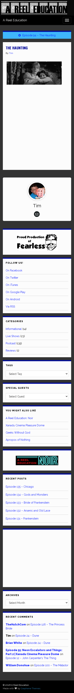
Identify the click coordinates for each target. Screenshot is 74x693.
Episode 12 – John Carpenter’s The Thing (31, 658)
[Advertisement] (37, 127)
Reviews (11, 350)
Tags (9, 365)
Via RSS (10, 306)
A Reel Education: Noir (19, 418)
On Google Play (15, 292)
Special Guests (17, 388)
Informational (14, 328)
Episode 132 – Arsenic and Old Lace (28, 510)
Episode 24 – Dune (27, 635)
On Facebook (14, 270)
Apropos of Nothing (18, 439)
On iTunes (12, 284)
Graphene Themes (30, 688)
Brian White (14, 642)
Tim (11, 53)
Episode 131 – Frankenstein (22, 518)
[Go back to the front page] (34, 8)
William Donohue (18, 665)
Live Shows (13, 336)
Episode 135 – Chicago (20, 486)
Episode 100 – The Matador (51, 665)
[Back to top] (65, 684)
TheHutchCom (16, 624)
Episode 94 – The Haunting (39, 35)
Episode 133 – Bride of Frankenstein (27, 502)
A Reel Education (15, 20)
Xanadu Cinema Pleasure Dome (25, 425)
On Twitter (12, 277)
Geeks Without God (18, 432)
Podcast (11, 343)
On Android (13, 299)
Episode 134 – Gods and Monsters (27, 494)
